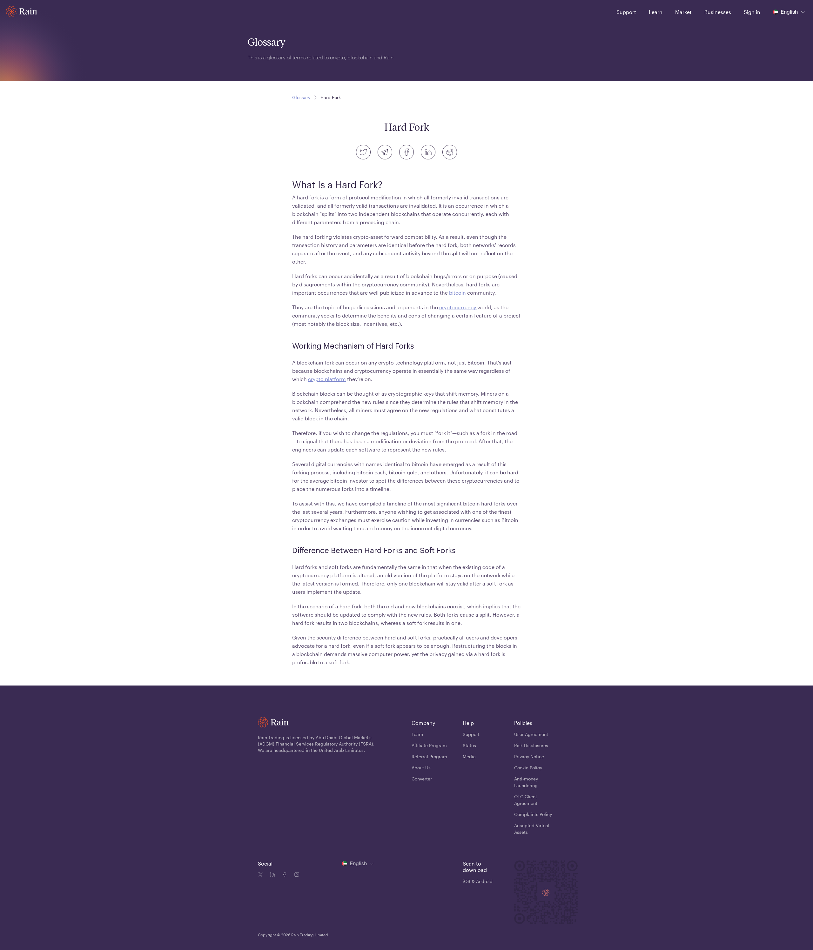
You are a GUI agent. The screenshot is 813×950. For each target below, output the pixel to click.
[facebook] (406, 152)
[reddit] (449, 152)
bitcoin (458, 293)
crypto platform (327, 379)
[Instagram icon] (295, 875)
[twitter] (363, 152)
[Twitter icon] (260, 875)
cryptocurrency (458, 307)
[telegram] (385, 152)
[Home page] (21, 11)
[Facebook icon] (283, 875)
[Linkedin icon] (271, 875)
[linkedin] (428, 152)
